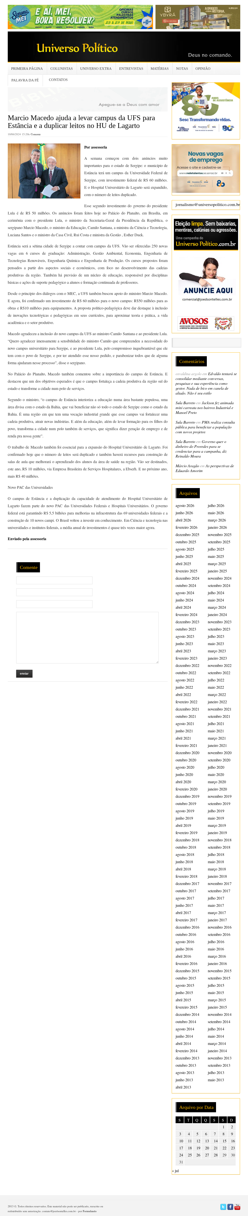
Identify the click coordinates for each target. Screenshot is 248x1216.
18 (190, 1147)
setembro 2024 (219, 585)
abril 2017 (183, 912)
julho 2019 (216, 810)
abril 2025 (183, 563)
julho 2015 (216, 985)
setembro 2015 (219, 977)
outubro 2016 (186, 934)
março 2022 (217, 694)
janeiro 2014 (217, 1050)
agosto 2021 (185, 723)
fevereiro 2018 (186, 876)
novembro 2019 (220, 796)
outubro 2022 (186, 672)
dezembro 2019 (187, 796)
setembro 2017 (219, 890)
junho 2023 (184, 643)
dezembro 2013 (187, 1057)
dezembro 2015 (187, 970)
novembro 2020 (220, 752)
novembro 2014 (220, 1014)
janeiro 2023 (217, 658)
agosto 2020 (185, 767)
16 (233, 1140)
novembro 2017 (220, 883)
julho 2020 (216, 767)
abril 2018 (183, 868)
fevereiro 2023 (186, 658)
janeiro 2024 (217, 614)
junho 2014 (184, 1036)
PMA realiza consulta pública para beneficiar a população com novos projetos (205, 426)
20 (207, 1147)
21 (216, 1147)
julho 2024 (216, 592)
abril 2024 (183, 607)
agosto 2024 (185, 592)
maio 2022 (216, 687)
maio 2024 (216, 599)
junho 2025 (184, 556)
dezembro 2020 (187, 752)
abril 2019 (183, 825)
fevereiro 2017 (186, 919)
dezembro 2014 (187, 1014)
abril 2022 (183, 694)
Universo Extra (96, 69)
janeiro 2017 (217, 919)
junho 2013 (184, 1079)
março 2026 (217, 519)
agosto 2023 (185, 636)
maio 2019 (216, 818)
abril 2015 (183, 999)
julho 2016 (216, 941)
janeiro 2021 (217, 745)
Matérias (160, 69)
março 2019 (217, 825)
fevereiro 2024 (186, 614)
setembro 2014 (219, 1021)
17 (181, 1147)
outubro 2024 (186, 585)
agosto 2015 (185, 985)
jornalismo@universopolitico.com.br (208, 204)
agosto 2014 (185, 1028)
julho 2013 (216, 1072)
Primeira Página (27, 69)
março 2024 (217, 607)
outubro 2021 (186, 716)
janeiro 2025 (217, 570)
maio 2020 (216, 774)
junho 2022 (184, 687)
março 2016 (217, 956)
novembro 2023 (220, 621)
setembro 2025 (219, 541)
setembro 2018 (219, 847)
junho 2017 (184, 905)
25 (190, 1154)
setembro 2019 (219, 803)
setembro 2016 (219, 934)
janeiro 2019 (217, 832)
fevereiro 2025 (186, 570)
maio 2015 (216, 992)
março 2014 (217, 1043)
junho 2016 (184, 948)
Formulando (90, 1211)
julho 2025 (216, 549)
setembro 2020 (219, 759)
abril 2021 (183, 738)
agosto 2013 (185, 1072)
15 (224, 1140)
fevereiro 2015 (186, 1007)
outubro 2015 (186, 977)
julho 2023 (216, 636)
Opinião (202, 69)
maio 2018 (216, 861)
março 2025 (217, 563)
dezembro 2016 (187, 927)
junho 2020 (184, 774)
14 (216, 1140)
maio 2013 (216, 1079)
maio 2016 (216, 948)
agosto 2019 (185, 810)
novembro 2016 (220, 927)
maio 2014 (216, 1036)
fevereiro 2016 (186, 963)
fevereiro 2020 (186, 788)
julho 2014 (216, 1028)
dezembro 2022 (187, 665)
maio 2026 (216, 512)
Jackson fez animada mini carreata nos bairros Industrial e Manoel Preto (205, 407)
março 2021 (217, 738)
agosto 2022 (185, 679)
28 (216, 1154)
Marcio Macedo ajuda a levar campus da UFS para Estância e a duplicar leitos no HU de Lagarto (81, 121)
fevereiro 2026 (186, 527)
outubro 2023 (186, 629)
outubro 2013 (186, 1065)
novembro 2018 (220, 839)
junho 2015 (184, 992)
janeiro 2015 (217, 1007)
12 (198, 1140)
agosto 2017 (185, 897)
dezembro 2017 (187, 883)
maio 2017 (216, 905)
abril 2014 (183, 1043)
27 (207, 1154)
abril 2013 (183, 1087)
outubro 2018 (186, 847)
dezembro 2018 (187, 839)
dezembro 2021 (187, 708)
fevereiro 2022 (186, 701)
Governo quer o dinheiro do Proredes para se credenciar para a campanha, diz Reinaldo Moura (201, 448)
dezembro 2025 (187, 534)
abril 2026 (183, 519)
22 (224, 1147)
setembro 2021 (219, 716)
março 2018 (217, 868)
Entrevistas (131, 69)
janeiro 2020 (217, 788)
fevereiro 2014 (186, 1050)
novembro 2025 (220, 534)
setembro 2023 (219, 629)
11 (190, 1140)
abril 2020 (183, 781)
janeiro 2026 (217, 527)
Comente (36, 134)
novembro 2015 (220, 970)
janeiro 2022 (217, 701)
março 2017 (217, 912)
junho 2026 (184, 512)
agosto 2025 (185, 549)
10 (181, 1140)
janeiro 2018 (217, 876)
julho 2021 (216, 723)
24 (181, 1154)
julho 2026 (216, 505)
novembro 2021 (220, 708)
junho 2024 (184, 599)
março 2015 (217, 999)
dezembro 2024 (187, 578)
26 (198, 1154)
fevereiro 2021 (186, 745)
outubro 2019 (186, 803)
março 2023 (217, 650)
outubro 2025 (186, 541)
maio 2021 (216, 730)
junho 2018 (184, 861)
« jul (175, 1170)
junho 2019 (184, 818)
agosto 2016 (185, 941)
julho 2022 (216, 679)
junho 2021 (184, 730)
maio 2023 (216, 643)
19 (198, 1147)
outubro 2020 (186, 759)
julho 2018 (216, 854)
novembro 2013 (220, 1057)
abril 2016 (183, 956)
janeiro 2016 (217, 963)
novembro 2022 (220, 665)
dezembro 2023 (187, 621)
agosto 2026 (185, 505)
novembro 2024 (220, 578)
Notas (182, 69)
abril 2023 (183, 650)
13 (207, 1140)
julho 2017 (216, 897)
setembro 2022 (219, 672)
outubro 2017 (186, 890)
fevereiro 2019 (186, 832)
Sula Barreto (185, 402)
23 (233, 1147)
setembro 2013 (219, 1065)
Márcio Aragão (187, 465)
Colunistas (61, 69)
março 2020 (217, 781)
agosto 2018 (185, 854)
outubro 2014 (186, 1021)
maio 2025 (216, 556)
